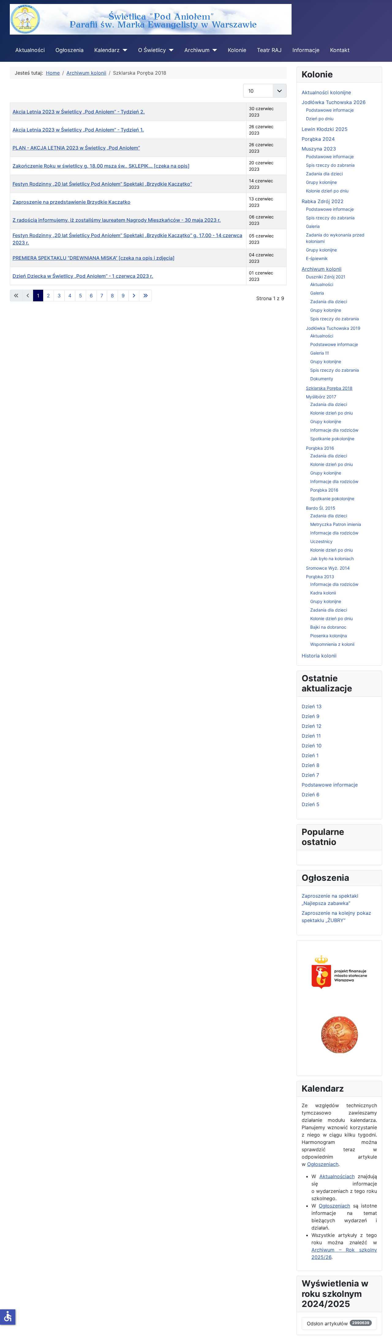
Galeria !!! (319, 352)
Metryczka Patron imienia (335, 524)
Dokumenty (321, 378)
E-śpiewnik (317, 258)
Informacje (305, 50)
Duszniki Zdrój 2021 (325, 276)
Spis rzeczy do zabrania (330, 165)
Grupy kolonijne (321, 182)
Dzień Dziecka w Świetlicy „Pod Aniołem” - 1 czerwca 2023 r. (83, 276)
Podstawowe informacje (330, 110)
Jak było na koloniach (332, 558)
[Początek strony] (381, 1328)
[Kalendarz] (123, 50)
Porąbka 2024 (318, 139)
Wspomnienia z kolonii (332, 644)
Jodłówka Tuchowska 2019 (333, 328)
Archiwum (196, 50)
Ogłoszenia (69, 50)
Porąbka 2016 (320, 448)
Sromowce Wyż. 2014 (328, 568)
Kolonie (237, 50)
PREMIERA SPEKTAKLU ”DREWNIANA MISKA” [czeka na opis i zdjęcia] (94, 258)
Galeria (313, 226)
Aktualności (30, 50)
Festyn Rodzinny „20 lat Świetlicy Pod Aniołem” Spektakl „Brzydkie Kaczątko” (102, 184)
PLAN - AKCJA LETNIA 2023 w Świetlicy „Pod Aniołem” (76, 148)
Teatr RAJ (269, 50)
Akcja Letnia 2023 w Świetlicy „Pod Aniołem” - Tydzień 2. (79, 112)
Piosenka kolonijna (328, 635)
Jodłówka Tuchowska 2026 (334, 102)
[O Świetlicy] (170, 50)
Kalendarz (107, 50)
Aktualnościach (337, 1176)
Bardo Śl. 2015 (320, 508)
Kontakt (339, 50)
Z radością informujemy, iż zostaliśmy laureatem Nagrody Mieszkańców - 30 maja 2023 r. (117, 220)
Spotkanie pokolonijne (332, 438)
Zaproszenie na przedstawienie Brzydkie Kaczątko (71, 202)
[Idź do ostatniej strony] (145, 295)
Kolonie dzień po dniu (327, 190)
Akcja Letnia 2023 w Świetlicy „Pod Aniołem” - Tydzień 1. (78, 130)
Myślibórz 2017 (321, 396)
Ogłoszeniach (322, 1164)
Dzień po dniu (320, 118)
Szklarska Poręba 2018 (329, 388)
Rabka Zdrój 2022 (323, 201)
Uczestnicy (321, 541)
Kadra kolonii (323, 592)
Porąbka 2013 (320, 576)
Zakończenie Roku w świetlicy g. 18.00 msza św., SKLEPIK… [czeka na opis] (101, 166)
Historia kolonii (319, 656)
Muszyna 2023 (319, 149)
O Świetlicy (152, 50)
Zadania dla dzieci (324, 173)
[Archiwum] (213, 50)
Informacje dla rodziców (334, 430)
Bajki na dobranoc (328, 627)
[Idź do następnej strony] (133, 295)
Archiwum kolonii (321, 269)
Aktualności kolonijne (326, 92)
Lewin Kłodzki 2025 (325, 129)
